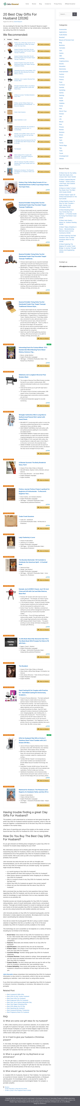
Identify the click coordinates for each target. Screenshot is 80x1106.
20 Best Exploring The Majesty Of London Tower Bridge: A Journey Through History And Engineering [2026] (67, 248)
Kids (60, 108)
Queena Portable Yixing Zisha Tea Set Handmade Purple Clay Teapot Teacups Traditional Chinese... (24, 64)
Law (60, 116)
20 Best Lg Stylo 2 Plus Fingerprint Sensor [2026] (18, 1090)
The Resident (17, 149)
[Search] (74, 14)
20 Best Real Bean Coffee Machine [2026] (16, 1088)
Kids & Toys (63, 111)
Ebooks (61, 63)
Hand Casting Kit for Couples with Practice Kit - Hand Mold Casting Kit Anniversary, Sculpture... (23, 156)
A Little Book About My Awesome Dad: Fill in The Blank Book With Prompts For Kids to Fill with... (24, 141)
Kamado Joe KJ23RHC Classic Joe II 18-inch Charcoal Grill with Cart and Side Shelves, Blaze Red (24, 135)
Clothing (61, 58)
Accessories (63, 29)
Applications (63, 32)
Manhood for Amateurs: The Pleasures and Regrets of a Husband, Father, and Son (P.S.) (24, 171)
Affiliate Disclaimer (70, 4)
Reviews (7, 1087)
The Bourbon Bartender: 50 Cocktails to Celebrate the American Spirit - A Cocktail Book (24, 128)
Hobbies (61, 103)
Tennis (61, 143)
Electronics (62, 69)
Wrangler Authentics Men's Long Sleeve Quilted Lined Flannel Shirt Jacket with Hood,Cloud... (24, 87)
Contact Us (48, 4)
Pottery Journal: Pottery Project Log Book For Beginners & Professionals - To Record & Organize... (24, 104)
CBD (60, 56)
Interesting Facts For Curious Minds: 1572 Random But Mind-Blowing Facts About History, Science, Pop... (33, 350)
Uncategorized (63, 156)
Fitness (61, 79)
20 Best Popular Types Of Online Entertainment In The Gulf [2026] (68, 196)
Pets (60, 124)
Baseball (62, 37)
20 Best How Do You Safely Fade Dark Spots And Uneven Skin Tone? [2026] (67, 175)
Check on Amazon (44, 44)
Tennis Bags (63, 145)
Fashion (61, 74)
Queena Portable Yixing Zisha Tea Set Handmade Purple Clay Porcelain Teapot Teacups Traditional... (24, 51)
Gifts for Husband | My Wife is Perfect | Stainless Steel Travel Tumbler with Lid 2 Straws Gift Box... (32, 740)
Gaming (61, 95)
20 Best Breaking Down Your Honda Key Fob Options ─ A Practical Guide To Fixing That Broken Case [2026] (68, 214)
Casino (61, 53)
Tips (60, 148)
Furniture (62, 85)
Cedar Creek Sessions (20, 112)
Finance (61, 77)
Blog (40, 4)
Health (61, 100)
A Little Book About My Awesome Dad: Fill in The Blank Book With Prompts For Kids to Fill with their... (34, 641)
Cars (60, 50)
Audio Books (63, 35)
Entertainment (63, 71)
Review (34, 4)
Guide (61, 98)
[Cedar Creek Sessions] (9, 112)
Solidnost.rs (43, 1103)
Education (62, 66)
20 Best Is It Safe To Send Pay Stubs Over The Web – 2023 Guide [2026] (67, 190)
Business (62, 45)
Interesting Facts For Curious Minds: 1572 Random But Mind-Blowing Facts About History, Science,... (24, 72)
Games (61, 92)
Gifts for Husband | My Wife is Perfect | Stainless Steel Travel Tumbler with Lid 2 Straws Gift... (24, 163)
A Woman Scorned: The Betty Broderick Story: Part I (32, 464)
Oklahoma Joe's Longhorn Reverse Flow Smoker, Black (32, 376)
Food (60, 82)
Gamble (61, 87)
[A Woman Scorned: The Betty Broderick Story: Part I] (9, 95)
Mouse (61, 121)
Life (60, 119)
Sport (61, 137)
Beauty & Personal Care (66, 40)
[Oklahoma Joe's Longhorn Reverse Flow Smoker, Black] (9, 79)
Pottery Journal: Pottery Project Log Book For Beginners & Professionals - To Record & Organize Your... (34, 491)
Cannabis (62, 48)
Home (27, 4)
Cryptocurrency (64, 61)
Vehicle (61, 158)
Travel (61, 153)
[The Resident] (9, 149)
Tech (60, 140)
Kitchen (61, 114)
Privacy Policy (58, 4)
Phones (61, 127)
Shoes (61, 135)
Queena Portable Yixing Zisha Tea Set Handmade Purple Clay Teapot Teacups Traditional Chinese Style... (32, 304)
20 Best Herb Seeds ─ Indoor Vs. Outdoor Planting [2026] (67, 222)
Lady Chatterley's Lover (20, 119)
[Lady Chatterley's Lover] (9, 120)
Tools (60, 150)
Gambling (62, 90)
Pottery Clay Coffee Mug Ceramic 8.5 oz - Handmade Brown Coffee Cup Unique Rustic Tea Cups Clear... (24, 44)
